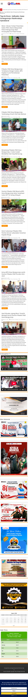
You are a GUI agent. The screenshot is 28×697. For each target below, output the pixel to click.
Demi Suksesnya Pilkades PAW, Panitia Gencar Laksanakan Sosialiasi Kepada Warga (14, 233)
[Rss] (14, 670)
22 (21, 621)
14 (18, 619)
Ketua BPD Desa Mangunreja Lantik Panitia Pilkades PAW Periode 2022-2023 (13, 274)
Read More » (4, 63)
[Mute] (23, 369)
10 (3, 619)
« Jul (13, 625)
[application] (14, 363)
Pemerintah (5, 77)
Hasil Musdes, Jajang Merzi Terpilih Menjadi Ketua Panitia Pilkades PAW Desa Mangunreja (14, 315)
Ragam (18, 33)
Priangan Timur (13, 33)
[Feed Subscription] (27, 22)
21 (18, 621)
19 (10, 621)
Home (2, 12)
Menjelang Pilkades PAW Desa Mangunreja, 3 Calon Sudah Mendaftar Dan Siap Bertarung (12, 152)
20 (14, 621)
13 (14, 619)
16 (25, 619)
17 (3, 621)
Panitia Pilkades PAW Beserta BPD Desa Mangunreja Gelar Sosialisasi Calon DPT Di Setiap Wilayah (13, 193)
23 (25, 621)
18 (6, 621)
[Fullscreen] (25, 369)
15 (21, 619)
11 (6, 619)
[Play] (2, 369)
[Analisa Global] (14, 3)
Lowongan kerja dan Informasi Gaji (16, 668)
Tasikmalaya (22, 33)
